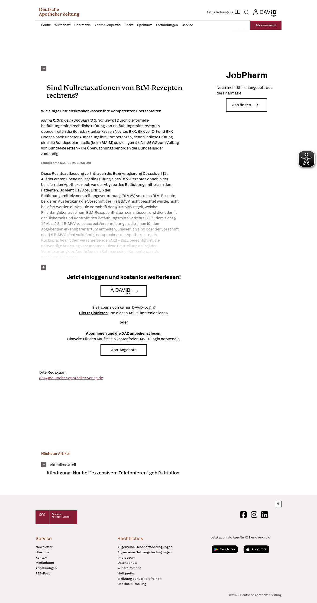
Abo (266, 25)
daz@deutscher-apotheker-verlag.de (71, 378)
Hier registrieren (93, 313)
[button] (59, 12)
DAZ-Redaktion (52, 372)
